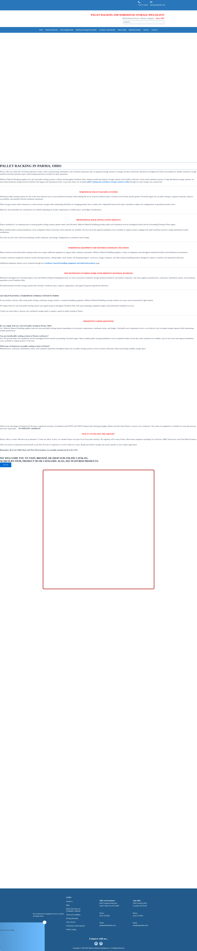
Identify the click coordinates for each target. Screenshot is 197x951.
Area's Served (70, 922)
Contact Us (154, 30)
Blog (67, 905)
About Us (146, 30)
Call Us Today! (143, 5)
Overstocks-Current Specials (107, 30)
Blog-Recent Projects (135, 30)
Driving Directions (72, 918)
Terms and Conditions (73, 915)
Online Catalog (122, 30)
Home (41, 30)
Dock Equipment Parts (66, 30)
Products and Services (51, 30)
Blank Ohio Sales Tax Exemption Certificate (73, 910)
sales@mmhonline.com (157, 5)
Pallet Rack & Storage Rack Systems (86, 30)
